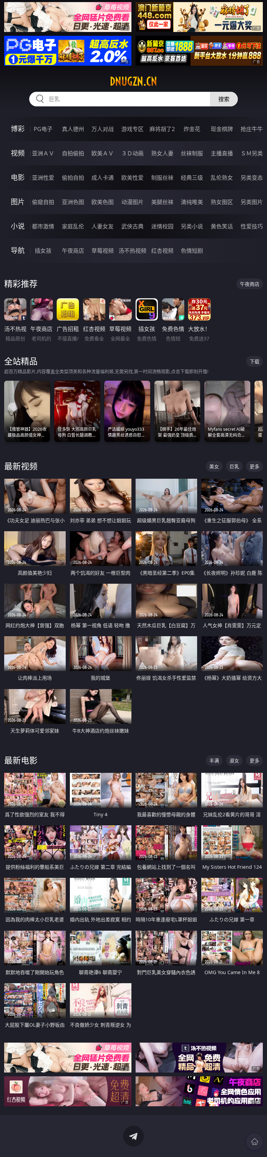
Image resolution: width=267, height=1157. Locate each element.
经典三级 (192, 177)
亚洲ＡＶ (43, 153)
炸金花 (192, 129)
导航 (18, 250)
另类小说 (192, 226)
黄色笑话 (222, 226)
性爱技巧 (252, 226)
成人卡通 (102, 177)
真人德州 (73, 129)
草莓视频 (102, 250)
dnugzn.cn (133, 81)
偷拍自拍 (73, 177)
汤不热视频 (132, 250)
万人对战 (102, 129)
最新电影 (21, 760)
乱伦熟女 (222, 177)
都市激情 (43, 226)
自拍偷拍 (73, 153)
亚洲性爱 (43, 177)
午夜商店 (73, 250)
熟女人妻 (162, 153)
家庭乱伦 (73, 226)
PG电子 (43, 129)
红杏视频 (162, 250)
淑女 (234, 760)
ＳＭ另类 (252, 153)
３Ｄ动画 (132, 153)
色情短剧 (192, 250)
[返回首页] (254, 1141)
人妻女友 (102, 226)
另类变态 (252, 177)
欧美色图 (102, 202)
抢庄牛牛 (252, 129)
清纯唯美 (192, 202)
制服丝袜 (162, 177)
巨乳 (234, 466)
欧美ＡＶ (102, 153)
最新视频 (21, 466)
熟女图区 (222, 202)
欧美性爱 (132, 177)
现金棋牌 (222, 129)
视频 (18, 153)
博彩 (18, 129)
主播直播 (222, 153)
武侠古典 (132, 226)
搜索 (223, 99)
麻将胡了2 (162, 129)
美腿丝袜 (162, 202)
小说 (18, 226)
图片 (18, 202)
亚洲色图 (73, 202)
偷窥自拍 (43, 202)
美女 (214, 466)
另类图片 (252, 202)
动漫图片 (132, 202)
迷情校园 (162, 226)
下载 (254, 361)
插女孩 (43, 250)
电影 (18, 177)
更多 (254, 466)
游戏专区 (132, 129)
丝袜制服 (192, 153)
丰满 (214, 760)
